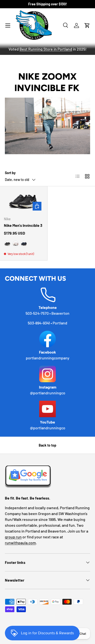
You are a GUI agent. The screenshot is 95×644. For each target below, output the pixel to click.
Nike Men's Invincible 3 (23, 225)
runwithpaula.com (20, 542)
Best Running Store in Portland (45, 49)
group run (13, 536)
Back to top (47, 445)
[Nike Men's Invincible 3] (23, 201)
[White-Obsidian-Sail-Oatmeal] (16, 244)
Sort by (10, 173)
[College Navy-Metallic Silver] (24, 244)
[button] (87, 25)
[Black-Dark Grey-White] (7, 244)
